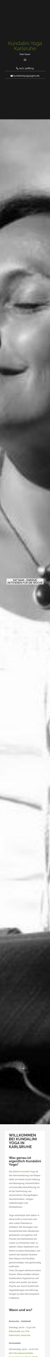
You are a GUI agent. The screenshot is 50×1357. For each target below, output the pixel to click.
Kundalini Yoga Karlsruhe (25, 45)
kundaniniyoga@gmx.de (26, 75)
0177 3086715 (26, 68)
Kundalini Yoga (27, 1171)
